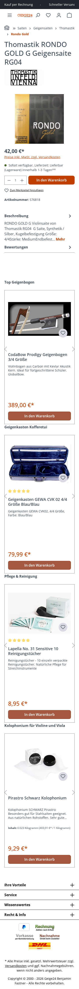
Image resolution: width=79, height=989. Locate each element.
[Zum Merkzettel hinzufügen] (63, 333)
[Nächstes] (73, 349)
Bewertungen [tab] (16, 247)
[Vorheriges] (5, 349)
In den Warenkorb (51, 180)
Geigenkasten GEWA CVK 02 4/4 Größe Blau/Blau (37, 502)
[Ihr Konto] (59, 15)
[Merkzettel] (48, 15)
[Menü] (9, 15)
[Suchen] (37, 15)
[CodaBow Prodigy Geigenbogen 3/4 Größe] (39, 319)
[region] (39, 119)
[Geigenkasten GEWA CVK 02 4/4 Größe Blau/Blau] (39, 464)
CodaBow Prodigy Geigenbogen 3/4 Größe (37, 357)
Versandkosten (16, 966)
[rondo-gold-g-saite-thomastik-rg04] (39, 119)
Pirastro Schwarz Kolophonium (37, 798)
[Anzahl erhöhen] (22, 180)
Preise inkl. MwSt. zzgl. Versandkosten (32, 157)
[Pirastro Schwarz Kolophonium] (39, 762)
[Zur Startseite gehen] (25, 15)
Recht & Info (15, 914)
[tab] (38, 227)
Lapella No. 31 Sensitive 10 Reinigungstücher (33, 651)
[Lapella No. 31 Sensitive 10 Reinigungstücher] (39, 613)
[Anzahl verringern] (9, 180)
